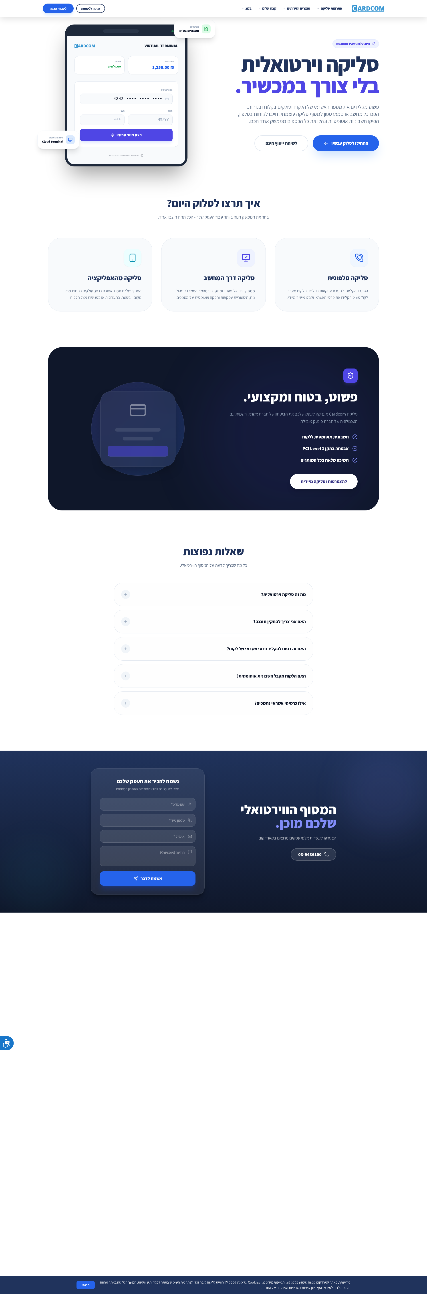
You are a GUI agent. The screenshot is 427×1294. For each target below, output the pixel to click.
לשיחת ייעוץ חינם (281, 143)
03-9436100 (310, 854)
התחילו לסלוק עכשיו (349, 143)
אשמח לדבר (151, 878)
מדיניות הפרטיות (287, 1287)
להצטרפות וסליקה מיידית (324, 481)
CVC (123, 110)
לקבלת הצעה (58, 8)
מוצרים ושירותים (298, 8)
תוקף (170, 110)
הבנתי (85, 1285)
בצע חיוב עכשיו (129, 134)
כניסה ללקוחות (90, 8)
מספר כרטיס (167, 89)
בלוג (248, 8)
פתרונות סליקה (331, 8)
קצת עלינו (269, 8)
